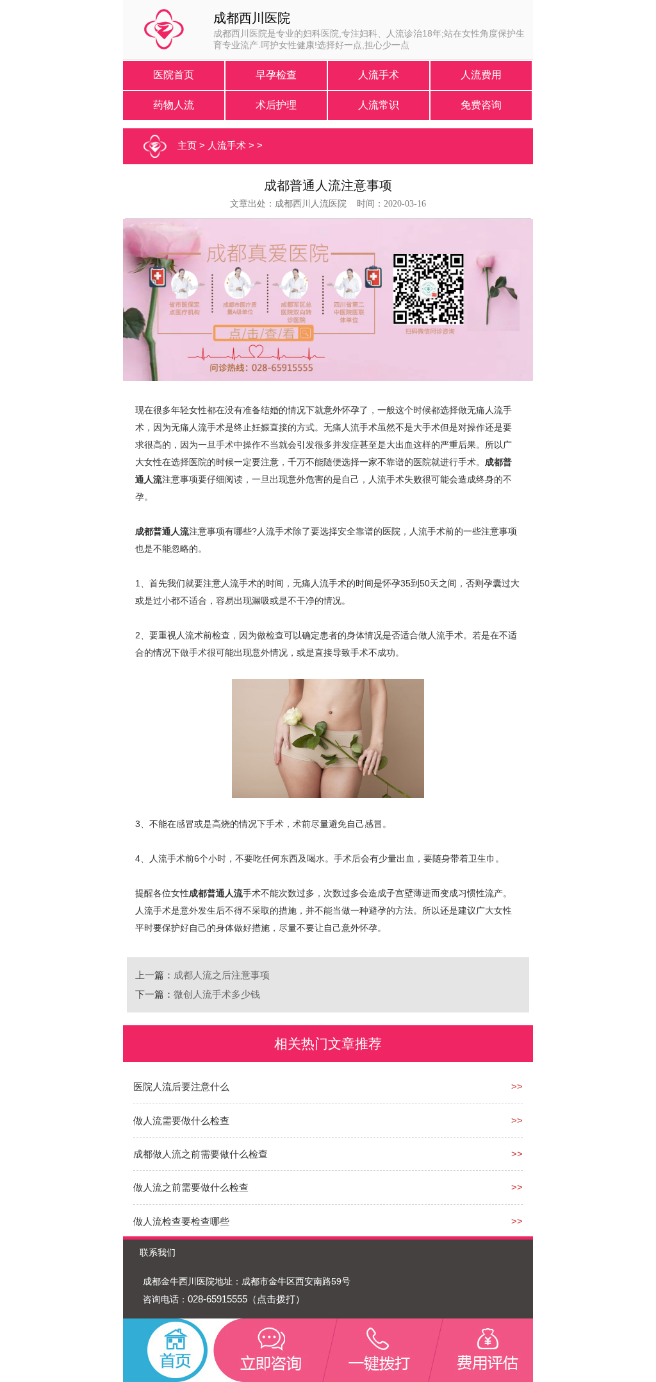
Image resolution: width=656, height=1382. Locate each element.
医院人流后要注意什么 (181, 1086)
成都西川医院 (251, 18)
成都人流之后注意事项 (222, 974)
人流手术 (378, 74)
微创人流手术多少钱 (217, 994)
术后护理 (276, 104)
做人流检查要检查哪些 (181, 1221)
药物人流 (173, 104)
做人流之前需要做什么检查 (191, 1187)
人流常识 (378, 104)
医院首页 (173, 74)
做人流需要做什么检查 (181, 1120)
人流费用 (481, 74)
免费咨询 (481, 104)
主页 (187, 145)
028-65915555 (217, 1298)
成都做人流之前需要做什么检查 (200, 1153)
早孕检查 (276, 74)
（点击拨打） (276, 1298)
